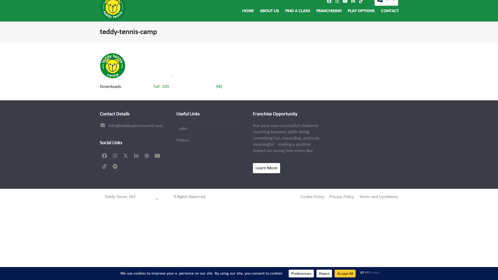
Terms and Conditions (378, 197)
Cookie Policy (312, 197)
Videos (182, 140)
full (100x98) (188, 86)
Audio (181, 128)
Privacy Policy (341, 197)
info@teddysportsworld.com (135, 125)
